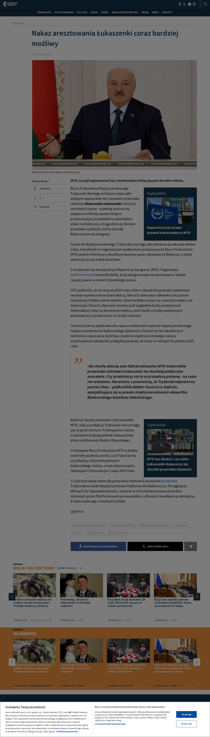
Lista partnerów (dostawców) (110, 724)
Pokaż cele (186, 723)
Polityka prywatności (67, 731)
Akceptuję (186, 714)
